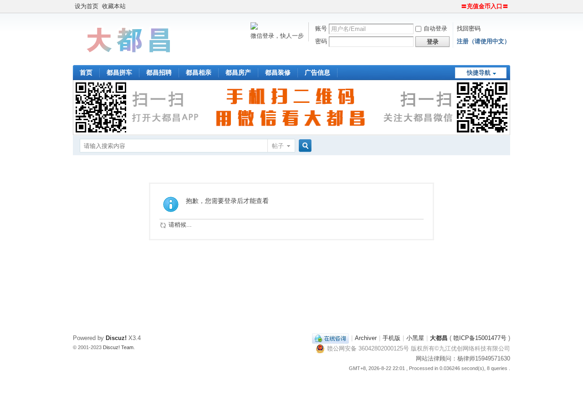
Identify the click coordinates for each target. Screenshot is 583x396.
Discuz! (116, 338)
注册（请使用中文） (483, 41)
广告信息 (317, 72)
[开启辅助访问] (457, 6)
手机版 (391, 338)
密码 (321, 41)
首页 (86, 72)
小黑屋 (415, 338)
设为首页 (86, 6)
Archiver (366, 338)
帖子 (278, 145)
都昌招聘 (159, 72)
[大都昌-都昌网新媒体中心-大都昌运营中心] (130, 59)
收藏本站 (114, 6)
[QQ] (330, 338)
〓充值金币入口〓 (484, 6)
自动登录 (435, 28)
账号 (321, 28)
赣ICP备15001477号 (479, 338)
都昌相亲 (198, 72)
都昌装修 (278, 72)
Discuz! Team (118, 347)
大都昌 (439, 338)
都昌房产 (238, 72)
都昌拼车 (119, 72)
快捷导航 (479, 72)
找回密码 (469, 28)
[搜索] (303, 146)
